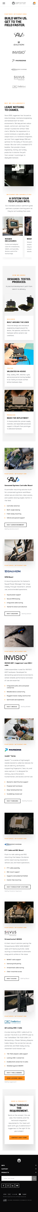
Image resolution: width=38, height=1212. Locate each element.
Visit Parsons (12, 801)
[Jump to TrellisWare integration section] (19, 87)
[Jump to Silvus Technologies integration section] (19, 78)
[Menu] (4, 3)
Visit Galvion (12, 614)
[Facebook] (3, 1185)
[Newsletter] (34, 1178)
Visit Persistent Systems (17, 887)
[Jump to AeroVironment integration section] (19, 35)
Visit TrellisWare (14, 1073)
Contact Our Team (19, 1137)
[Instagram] (8, 1185)
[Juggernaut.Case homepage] (19, 1161)
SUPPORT (4, 1169)
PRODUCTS (5, 1172)
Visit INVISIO (12, 707)
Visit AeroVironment (15, 525)
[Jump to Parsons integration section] (19, 61)
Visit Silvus (12, 978)
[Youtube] (17, 1185)
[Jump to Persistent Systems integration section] (19, 69)
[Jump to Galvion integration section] (19, 43)
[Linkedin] (12, 1185)
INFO (3, 1165)
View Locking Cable (15, 1078)
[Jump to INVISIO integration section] (19, 52)
